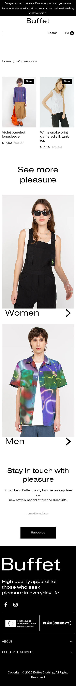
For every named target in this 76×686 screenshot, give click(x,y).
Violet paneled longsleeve (13, 134)
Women (22, 313)
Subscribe (38, 532)
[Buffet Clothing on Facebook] (5, 605)
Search (53, 33)
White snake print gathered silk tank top (54, 136)
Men (15, 441)
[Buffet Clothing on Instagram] (15, 605)
